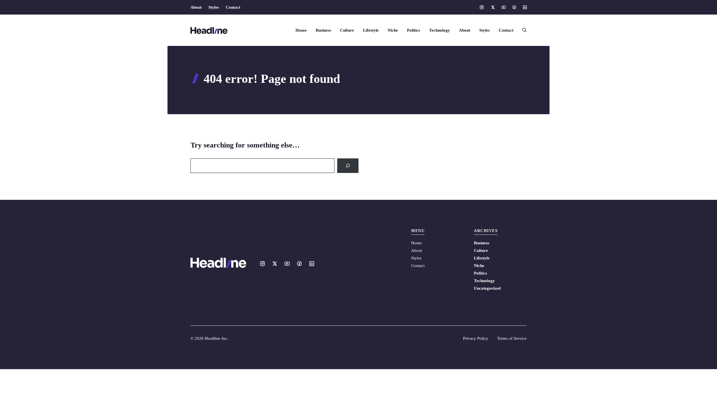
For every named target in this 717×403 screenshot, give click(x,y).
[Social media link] (481, 7)
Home (301, 30)
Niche (393, 30)
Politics (413, 30)
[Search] (347, 165)
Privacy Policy (475, 338)
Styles (213, 7)
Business (323, 30)
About (196, 7)
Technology (439, 30)
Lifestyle (371, 30)
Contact (233, 7)
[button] (522, 30)
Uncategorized (487, 288)
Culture (347, 30)
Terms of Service (512, 338)
